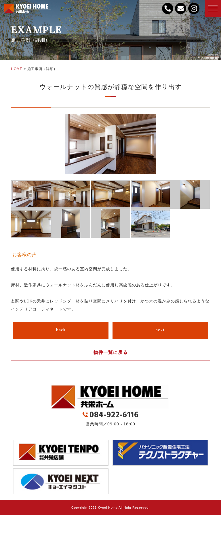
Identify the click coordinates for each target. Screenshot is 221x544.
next (160, 330)
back (61, 330)
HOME (16, 69)
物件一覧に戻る (111, 352)
